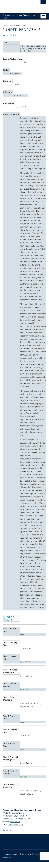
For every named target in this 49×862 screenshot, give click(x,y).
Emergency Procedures (11, 854)
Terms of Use (26, 854)
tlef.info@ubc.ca (15, 824)
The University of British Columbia (18, 5)
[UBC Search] (43, 3)
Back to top (8, 830)
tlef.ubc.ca (15, 822)
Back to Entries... (10, 35)
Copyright (37, 854)
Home (6, 26)
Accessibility (7, 857)
